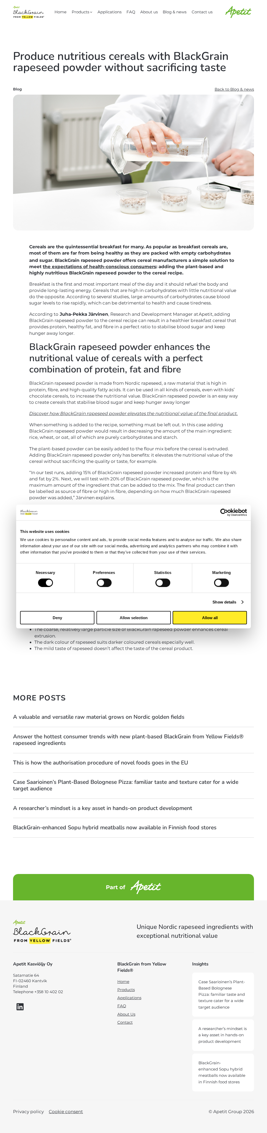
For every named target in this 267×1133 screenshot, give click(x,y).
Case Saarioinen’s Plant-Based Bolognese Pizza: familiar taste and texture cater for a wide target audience (125, 785)
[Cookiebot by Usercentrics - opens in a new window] (224, 512)
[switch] (104, 582)
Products (126, 989)
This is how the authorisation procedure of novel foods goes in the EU (100, 763)
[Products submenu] (91, 12)
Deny (57, 618)
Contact (125, 1022)
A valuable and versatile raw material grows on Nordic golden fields (98, 717)
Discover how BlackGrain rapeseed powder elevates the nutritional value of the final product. (133, 413)
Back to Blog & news (234, 89)
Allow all (210, 618)
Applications (129, 997)
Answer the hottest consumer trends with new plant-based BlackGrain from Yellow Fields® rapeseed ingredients (128, 740)
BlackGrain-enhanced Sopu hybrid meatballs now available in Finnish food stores (115, 827)
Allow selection (134, 618)
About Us (126, 1014)
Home (123, 981)
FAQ (121, 1005)
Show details (224, 602)
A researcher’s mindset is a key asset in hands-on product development (103, 808)
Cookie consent (66, 1111)
